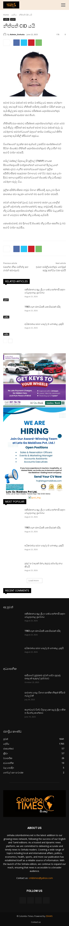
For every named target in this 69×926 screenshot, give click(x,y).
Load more (34, 580)
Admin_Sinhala (17, 34)
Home (6, 14)
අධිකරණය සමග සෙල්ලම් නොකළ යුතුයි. (44, 324)
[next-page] (10, 341)
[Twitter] (24, 42)
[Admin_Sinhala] (5, 34)
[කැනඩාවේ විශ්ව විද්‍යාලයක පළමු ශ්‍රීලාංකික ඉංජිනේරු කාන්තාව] (12, 714)
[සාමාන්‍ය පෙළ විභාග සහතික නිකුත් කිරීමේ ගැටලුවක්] (12, 697)
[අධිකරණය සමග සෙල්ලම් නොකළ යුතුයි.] (12, 329)
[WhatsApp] (38, 42)
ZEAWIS (49, 916)
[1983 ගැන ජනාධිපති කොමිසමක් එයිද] (12, 311)
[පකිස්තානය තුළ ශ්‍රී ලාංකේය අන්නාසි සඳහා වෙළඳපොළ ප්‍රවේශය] (12, 294)
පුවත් (13, 19)
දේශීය (14, 14)
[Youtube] (46, 900)
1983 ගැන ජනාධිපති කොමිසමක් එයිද (42, 306)
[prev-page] (5, 341)
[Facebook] (16, 42)
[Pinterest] (31, 42)
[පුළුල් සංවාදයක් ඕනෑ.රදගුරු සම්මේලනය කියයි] (12, 568)
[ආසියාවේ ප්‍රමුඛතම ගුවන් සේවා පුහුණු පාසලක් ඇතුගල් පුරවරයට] (12, 680)
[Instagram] (30, 900)
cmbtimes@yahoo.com (41, 878)
